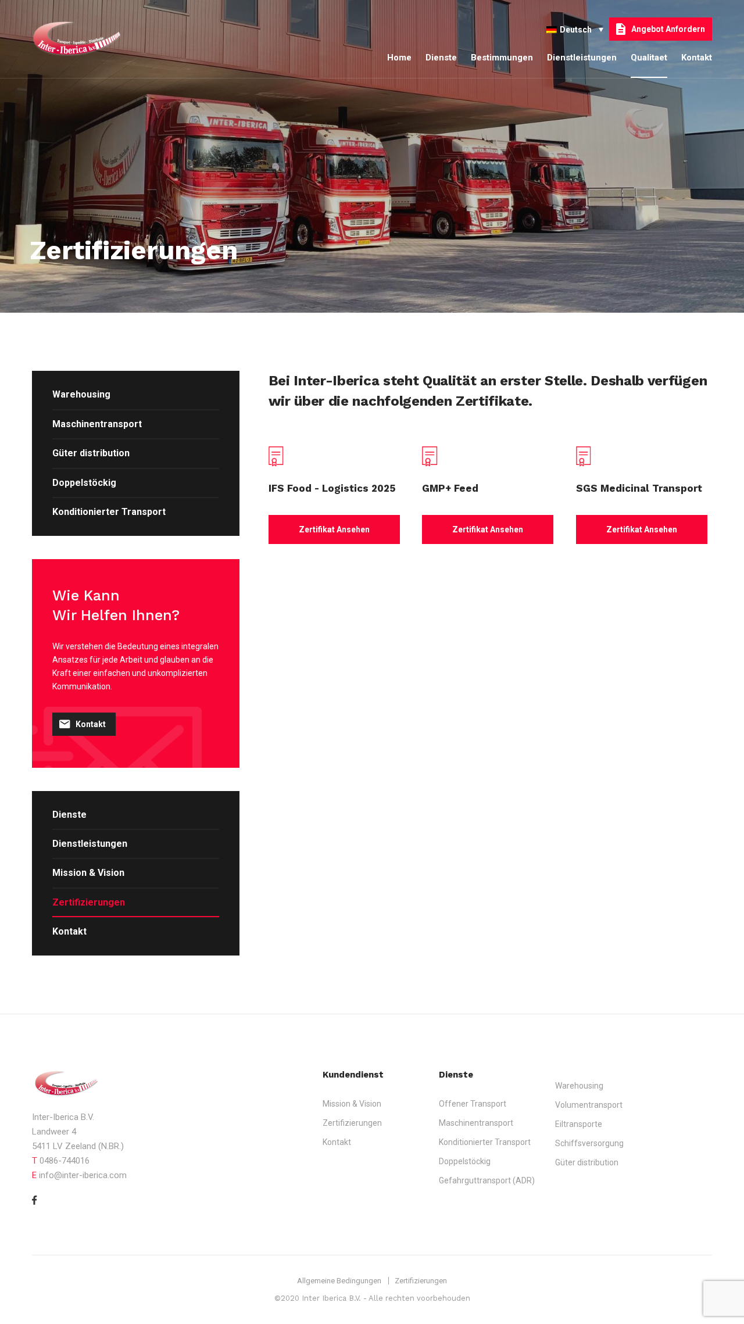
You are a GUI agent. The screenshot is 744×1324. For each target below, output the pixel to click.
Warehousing (81, 394)
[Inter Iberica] (87, 39)
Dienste (441, 57)
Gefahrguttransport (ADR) (487, 1180)
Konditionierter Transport (109, 511)
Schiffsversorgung (589, 1143)
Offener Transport (472, 1103)
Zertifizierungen (88, 902)
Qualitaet (649, 57)
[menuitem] (575, 29)
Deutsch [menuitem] (576, 29)
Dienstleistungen (582, 57)
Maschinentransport (97, 424)
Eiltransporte (578, 1124)
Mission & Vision (88, 872)
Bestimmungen (502, 57)
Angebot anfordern (668, 29)
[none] (575, 29)
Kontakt (696, 57)
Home (399, 57)
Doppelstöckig (84, 482)
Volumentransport (589, 1105)
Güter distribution (91, 453)
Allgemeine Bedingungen (339, 1280)
